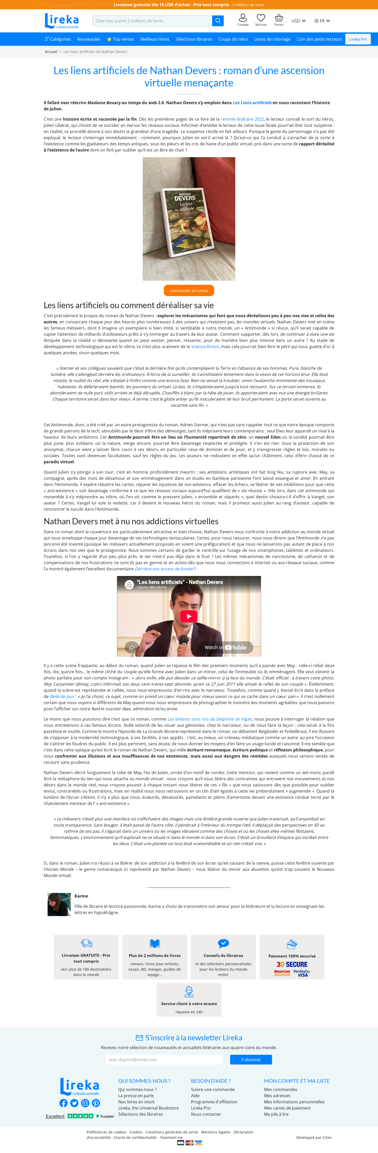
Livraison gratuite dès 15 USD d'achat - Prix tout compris (171, 4)
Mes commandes (280, 1089)
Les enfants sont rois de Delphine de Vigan (209, 719)
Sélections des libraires (140, 1114)
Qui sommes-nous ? (137, 1089)
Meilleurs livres (154, 39)
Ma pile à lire (276, 1114)
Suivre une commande (213, 1089)
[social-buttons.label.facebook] (63, 1103)
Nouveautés (89, 39)
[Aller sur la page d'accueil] (61, 21)
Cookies (135, 1132)
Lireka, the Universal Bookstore (148, 1108)
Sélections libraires (194, 39)
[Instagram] (85, 1103)
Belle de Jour (62, 696)
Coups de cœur (233, 39)
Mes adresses (277, 1095)
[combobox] (152, 20)
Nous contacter (206, 1114)
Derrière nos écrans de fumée (164, 569)
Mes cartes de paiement (287, 1108)
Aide (195, 1095)
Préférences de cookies (106, 1132)
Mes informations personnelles (294, 1102)
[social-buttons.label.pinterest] (96, 1103)
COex (326, 1137)
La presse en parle (136, 1095)
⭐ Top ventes (120, 39)
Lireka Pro (358, 39)
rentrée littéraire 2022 (242, 119)
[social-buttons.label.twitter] (74, 1103)
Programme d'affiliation (214, 1102)
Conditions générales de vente (172, 1132)
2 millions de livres (248, 4)
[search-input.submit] (218, 20)
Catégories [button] (60, 39)
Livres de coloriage (272, 39)
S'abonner (251, 1059)
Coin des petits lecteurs (319, 39)
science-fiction (205, 346)
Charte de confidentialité (135, 1137)
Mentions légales (215, 1132)
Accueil (51, 51)
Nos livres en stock (136, 1102)
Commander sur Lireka (189, 290)
